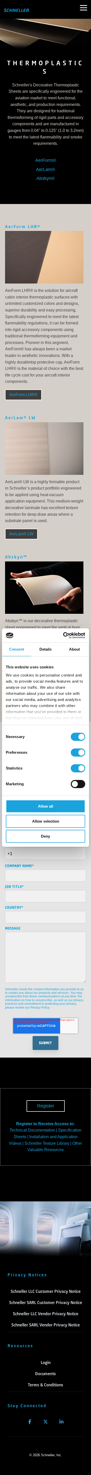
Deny (45, 836)
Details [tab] (45, 649)
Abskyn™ (16, 556)
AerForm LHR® (23, 226)
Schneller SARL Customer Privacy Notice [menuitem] (45, 1302)
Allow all (45, 806)
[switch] (78, 752)
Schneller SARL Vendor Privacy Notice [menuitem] (45, 1324)
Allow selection (45, 821)
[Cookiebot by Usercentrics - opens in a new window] (64, 635)
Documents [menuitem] (45, 1373)
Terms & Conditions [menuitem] (45, 1384)
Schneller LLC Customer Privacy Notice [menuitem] (46, 1291)
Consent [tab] (16, 649)
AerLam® (45, 169)
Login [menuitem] (46, 1362)
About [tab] (74, 649)
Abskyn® (45, 178)
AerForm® (45, 160)
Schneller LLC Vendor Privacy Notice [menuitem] (45, 1313)
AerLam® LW (20, 417)
